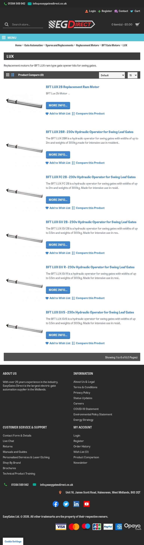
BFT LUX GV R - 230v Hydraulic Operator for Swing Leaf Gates (90, 267)
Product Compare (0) (31, 75)
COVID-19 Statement (86, 409)
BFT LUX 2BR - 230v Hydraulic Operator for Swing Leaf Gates (89, 131)
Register (79, 441)
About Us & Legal (84, 381)
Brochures (9, 468)
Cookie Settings (13, 541)
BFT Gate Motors (111, 45)
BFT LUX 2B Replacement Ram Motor (72, 86)
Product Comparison (86, 457)
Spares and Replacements (59, 45)
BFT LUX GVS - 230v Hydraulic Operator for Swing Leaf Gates (90, 312)
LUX (125, 45)
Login (77, 435)
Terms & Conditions (85, 387)
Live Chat (8, 441)
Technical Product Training (19, 473)
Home (18, 45)
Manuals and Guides (15, 451)
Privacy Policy (82, 392)
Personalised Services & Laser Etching (26, 457)
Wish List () (81, 451)
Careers (79, 403)
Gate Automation (33, 45)
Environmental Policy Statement (93, 414)
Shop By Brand (12, 462)
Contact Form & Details (17, 435)
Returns (8, 446)
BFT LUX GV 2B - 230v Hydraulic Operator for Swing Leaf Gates (91, 221)
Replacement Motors (87, 45)
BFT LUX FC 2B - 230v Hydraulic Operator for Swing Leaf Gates (91, 176)
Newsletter (80, 462)
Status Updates (83, 398)
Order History (82, 446)
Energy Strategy (83, 419)
